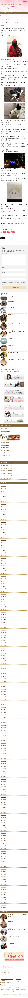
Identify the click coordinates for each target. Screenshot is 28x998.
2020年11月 (3, 653)
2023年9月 (3, 568)
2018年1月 (3, 740)
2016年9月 (3, 781)
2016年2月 (3, 799)
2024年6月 (3, 553)
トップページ (4, 970)
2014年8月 (3, 846)
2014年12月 (3, 835)
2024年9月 (3, 545)
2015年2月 (3, 830)
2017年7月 (3, 756)
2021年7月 (3, 632)
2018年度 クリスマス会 (6, 468)
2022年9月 (3, 596)
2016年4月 (3, 794)
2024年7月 (3, 550)
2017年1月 (3, 771)
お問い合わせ (18, 979)
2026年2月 (3, 501)
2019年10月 (3, 686)
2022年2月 (3, 614)
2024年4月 (3, 555)
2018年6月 (3, 727)
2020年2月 (3, 676)
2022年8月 (3, 599)
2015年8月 (3, 815)
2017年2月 (3, 768)
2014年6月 (3, 851)
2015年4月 (3, 825)
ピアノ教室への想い (5, 972)
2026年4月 (3, 496)
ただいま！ (10, 338)
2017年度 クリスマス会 (6, 470)
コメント (4, 253)
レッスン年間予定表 (5, 431)
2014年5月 (3, 853)
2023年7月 (3, 573)
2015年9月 (3, 812)
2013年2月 (3, 892)
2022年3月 (3, 612)
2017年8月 (3, 753)
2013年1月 (3, 894)
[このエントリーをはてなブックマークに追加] (12, 238)
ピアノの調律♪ (11, 943)
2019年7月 (3, 694)
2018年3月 (3, 735)
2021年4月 (3, 640)
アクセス (3, 984)
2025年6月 (3, 522)
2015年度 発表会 (5, 452)
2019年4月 (3, 702)
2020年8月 (3, 660)
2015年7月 (3, 817)
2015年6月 (3, 820)
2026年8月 (3, 486)
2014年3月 (3, 858)
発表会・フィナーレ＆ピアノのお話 (16, 929)
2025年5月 (3, 524)
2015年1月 (3, 833)
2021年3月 (3, 642)
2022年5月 (3, 606)
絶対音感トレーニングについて (11, 369)
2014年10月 (3, 840)
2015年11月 (3, 807)
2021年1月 (3, 648)
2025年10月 (3, 511)
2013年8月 (3, 876)
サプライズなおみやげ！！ (14, 352)
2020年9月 (3, 658)
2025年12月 (3, 506)
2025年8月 (3, 517)
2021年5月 (3, 637)
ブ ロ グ (17, 981)
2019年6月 (3, 696)
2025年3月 (3, 529)
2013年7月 (3, 879)
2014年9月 (3, 843)
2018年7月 (3, 725)
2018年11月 (3, 714)
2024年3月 (3, 558)
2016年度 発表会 (5, 450)
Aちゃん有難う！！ (12, 345)
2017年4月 (3, 763)
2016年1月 (3, 802)
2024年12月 (3, 537)
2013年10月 (3, 871)
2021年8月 (3, 630)
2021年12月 (3, 619)
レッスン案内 (4, 975)
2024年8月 (3, 547)
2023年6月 (3, 576)
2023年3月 (3, 583)
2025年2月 (3, 532)
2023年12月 (3, 560)
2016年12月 (3, 774)
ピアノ (12, 223)
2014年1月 (3, 863)
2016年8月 (3, 784)
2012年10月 (3, 902)
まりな (22, 223)
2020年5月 (3, 668)
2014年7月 (3, 848)
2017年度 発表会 (5, 447)
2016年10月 (3, 779)
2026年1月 (3, 504)
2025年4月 (3, 527)
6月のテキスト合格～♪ (13, 936)
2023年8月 (3, 571)
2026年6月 (3, 491)
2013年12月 (3, 866)
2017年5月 (3, 761)
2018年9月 (3, 720)
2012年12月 (3, 897)
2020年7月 (3, 663)
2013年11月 (3, 869)
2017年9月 (3, 750)
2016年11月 (3, 776)
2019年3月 (3, 704)
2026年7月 (3, 488)
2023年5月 (3, 578)
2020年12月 (3, 650)
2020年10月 (4, 655)
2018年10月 (3, 717)
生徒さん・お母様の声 (6, 982)
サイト (3, 276)
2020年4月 (3, 671)
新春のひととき (11, 314)
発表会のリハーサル (13, 922)
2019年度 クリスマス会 (6, 465)
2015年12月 (3, 804)
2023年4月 (3, 581)
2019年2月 (3, 707)
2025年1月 (3, 535)
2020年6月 (3, 666)
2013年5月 (3, 884)
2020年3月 (3, 673)
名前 (3, 267)
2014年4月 (3, 856)
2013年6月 (3, 881)
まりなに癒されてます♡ (14, 324)
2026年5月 (3, 493)
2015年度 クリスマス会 (6, 475)
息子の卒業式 (11, 301)
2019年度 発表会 (5, 442)
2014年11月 (3, 838)
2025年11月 (3, 509)
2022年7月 (3, 601)
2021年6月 (3, 635)
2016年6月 (3, 789)
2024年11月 (3, 540)
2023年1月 (3, 588)
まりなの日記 (11, 307)
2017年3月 (3, 766)
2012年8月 (3, 907)
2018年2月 (3, 738)
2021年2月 (3, 645)
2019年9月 (3, 689)
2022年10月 (3, 594)
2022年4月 (3, 609)
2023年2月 (3, 586)
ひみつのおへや (4, 428)
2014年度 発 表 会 (5, 455)
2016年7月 (3, 786)
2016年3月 (3, 797)
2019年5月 (3, 699)
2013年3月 (3, 889)
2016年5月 (3, 792)
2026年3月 (3, 499)
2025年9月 (3, 514)
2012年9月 (3, 905)
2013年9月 (3, 874)
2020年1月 (3, 678)
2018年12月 (3, 712)
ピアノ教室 (17, 223)
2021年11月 (3, 622)
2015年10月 (3, 810)
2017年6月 (3, 758)
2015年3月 (3, 828)
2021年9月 (3, 627)
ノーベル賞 (10, 296)
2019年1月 (3, 709)
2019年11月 (3, 684)
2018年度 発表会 (5, 445)
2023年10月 (3, 565)
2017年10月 (3, 748)
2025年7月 (3, 519)
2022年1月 (3, 617)
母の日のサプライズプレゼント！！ (16, 359)
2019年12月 (3, 681)
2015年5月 (3, 822)
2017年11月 (3, 745)
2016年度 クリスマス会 (6, 473)
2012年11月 (3, 899)
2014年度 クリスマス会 (6, 478)
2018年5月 (3, 730)
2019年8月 (3, 691)
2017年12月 (3, 743)
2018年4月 (3, 732)
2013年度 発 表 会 (5, 458)
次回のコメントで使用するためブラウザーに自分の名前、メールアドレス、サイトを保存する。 (13, 283)
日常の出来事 (6, 223)
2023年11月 (3, 563)
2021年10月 (3, 624)
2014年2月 (3, 861)
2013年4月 (3, 887)
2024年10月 (3, 542)
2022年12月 (3, 591)
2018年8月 (3, 722)
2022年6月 (3, 604)
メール (3, 272)
